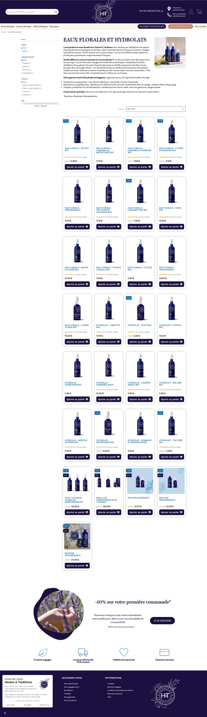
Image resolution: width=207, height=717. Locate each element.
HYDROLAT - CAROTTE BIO (108, 326)
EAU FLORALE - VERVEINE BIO (167, 268)
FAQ (109, 697)
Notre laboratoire (71, 683)
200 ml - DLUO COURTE (32, 85)
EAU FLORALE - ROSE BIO (170, 209)
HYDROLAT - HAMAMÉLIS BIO (104, 384)
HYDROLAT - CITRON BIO (170, 326)
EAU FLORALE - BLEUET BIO (77, 149)
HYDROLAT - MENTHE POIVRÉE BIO (76, 441)
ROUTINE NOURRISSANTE (167, 499)
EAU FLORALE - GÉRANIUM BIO (73, 209)
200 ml (27, 95)
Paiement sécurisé (114, 693)
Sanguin (27, 63)
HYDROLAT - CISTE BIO (140, 325)
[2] (68, 157)
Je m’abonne (162, 620)
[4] (72, 157)
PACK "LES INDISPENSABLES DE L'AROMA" (106, 500)
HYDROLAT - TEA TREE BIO (171, 441)
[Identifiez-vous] (190, 12)
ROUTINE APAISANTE (138, 498)
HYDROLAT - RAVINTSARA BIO (105, 441)
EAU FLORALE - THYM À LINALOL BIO (108, 268)
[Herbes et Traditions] (103, 11)
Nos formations (70, 700)
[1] (66, 157)
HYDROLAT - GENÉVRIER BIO (73, 384)
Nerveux (27, 70)
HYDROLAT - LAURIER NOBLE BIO (139, 384)
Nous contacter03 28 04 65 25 (179, 15)
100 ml (26, 91)
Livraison (111, 683)
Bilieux (26, 66)
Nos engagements (71, 687)
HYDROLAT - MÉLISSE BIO (170, 384)
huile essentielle (82, 73)
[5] (74, 157)
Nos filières (68, 690)
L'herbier (67, 693)
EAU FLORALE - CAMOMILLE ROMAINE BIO (139, 150)
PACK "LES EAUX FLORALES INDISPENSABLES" (74, 500)
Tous (24, 48)
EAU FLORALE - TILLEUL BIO (140, 268)
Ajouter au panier (76, 166)
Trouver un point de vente (178, 8)
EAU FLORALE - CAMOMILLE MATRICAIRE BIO (105, 150)
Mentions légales (114, 687)
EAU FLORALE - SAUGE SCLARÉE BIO (76, 268)
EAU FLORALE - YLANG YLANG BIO (77, 326)
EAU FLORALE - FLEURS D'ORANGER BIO (171, 149)
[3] (70, 157)
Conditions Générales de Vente (120, 690)
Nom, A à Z (155, 109)
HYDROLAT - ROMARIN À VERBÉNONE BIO (139, 441)
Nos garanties (69, 697)
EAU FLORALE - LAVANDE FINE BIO (137, 209)
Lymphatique (28, 73)
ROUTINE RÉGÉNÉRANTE (73, 554)
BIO (26, 51)
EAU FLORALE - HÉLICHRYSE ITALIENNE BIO (104, 210)
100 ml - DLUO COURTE (32, 88)
